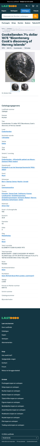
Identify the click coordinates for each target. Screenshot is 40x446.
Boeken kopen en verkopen (11, 395)
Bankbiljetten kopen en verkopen (13, 406)
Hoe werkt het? (7, 355)
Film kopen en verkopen (10, 421)
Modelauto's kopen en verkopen (12, 414)
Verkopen (14, 11)
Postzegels (6, 23)
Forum (36, 11)
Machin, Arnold (22, 181)
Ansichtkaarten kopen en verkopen (13, 410)
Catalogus (25, 11)
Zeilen (21, 200)
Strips (14, 23)
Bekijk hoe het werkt (26, 1)
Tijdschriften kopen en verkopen (13, 398)
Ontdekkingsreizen (18, 196)
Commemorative (8, 187)
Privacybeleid (21, 441)
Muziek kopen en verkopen (11, 417)
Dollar (4, 143)
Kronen (29, 193)
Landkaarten (6, 196)
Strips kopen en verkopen (10, 387)
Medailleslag (6, 236)
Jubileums (22, 193)
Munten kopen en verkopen (11, 391)
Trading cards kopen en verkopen (13, 425)
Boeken (27, 23)
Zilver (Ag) (5, 206)
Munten (20, 23)
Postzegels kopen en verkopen (12, 383)
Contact (4, 363)
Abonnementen (7, 342)
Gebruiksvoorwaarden (8, 441)
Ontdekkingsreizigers (9, 198)
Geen (3, 270)
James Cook (13, 193)
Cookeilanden (18, 48)
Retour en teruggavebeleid (11, 370)
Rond (3, 242)
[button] (33, 6)
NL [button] (27, 6)
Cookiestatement (32, 441)
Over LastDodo (7, 327)
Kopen (4, 11)
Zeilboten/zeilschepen (10, 200)
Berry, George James (9, 181)
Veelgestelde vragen (9, 359)
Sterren (33, 198)
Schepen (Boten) (24, 198)
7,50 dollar (27, 48)
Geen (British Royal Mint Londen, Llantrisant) (18, 276)
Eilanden (5, 193)
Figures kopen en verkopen (11, 402)
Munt (3, 175)
